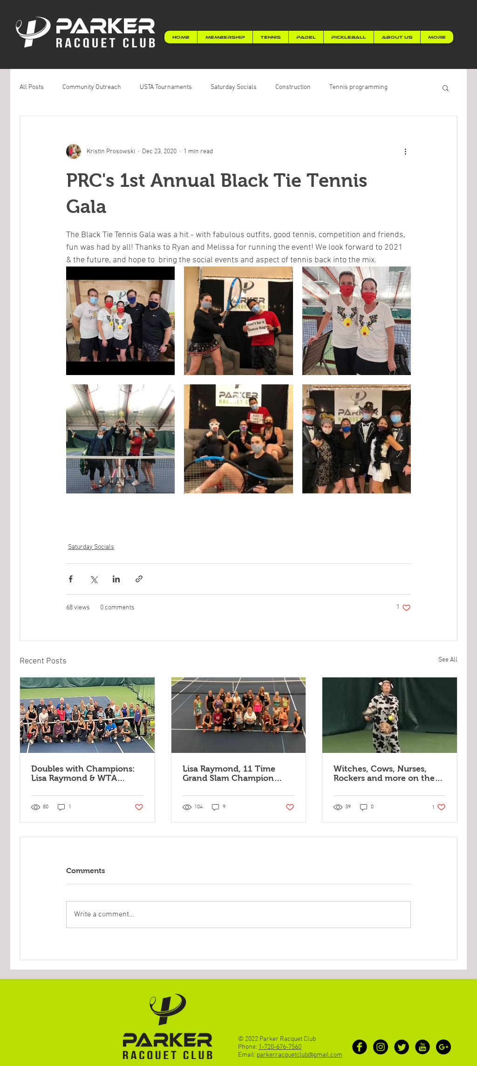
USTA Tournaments (166, 87)
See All (447, 660)
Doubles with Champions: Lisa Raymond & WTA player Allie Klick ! (83, 773)
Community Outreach (91, 87)
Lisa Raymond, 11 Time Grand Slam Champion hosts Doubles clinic (229, 773)
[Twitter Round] (401, 1046)
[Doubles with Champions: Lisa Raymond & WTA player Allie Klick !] (87, 715)
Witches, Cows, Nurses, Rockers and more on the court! (384, 773)
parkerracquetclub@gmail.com (299, 1055)
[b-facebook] (359, 1046)
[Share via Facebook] (70, 578)
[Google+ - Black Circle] (443, 1046)
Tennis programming (358, 87)
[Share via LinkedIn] (116, 578)
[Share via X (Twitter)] (93, 578)
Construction (293, 87)
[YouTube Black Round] (422, 1046)
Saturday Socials (234, 87)
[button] (445, 87)
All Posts (32, 87)
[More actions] (405, 151)
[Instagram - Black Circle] (380, 1046)
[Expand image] (120, 320)
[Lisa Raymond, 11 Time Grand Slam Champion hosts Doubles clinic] (238, 715)
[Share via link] (139, 578)
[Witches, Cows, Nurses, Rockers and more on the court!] (389, 715)
